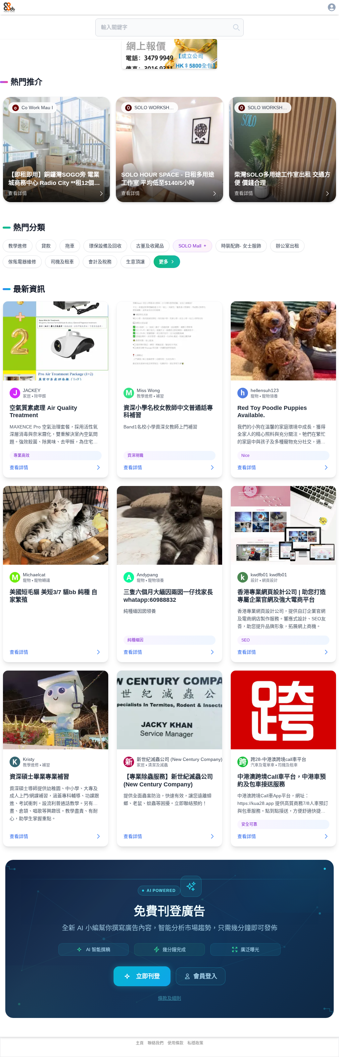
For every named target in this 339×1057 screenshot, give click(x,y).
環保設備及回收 (105, 245)
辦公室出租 (287, 245)
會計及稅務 (100, 261)
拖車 (69, 245)
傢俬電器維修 (22, 261)
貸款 (46, 245)
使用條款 (175, 1043)
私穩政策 (195, 1043)
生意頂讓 (135, 261)
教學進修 (17, 245)
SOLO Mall (192, 245)
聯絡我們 (156, 1043)
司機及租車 (62, 261)
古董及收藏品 (150, 245)
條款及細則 (169, 998)
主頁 (140, 1043)
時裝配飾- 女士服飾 (241, 245)
